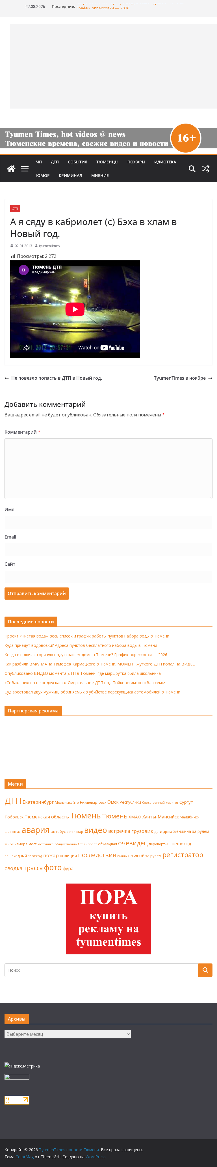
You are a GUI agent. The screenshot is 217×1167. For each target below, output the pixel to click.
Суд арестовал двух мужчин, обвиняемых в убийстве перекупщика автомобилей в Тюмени (92, 692)
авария (36, 829)
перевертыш (159, 844)
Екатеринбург (38, 802)
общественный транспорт (76, 844)
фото (53, 867)
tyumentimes (49, 245)
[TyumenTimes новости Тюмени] (11, 169)
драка (167, 831)
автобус (58, 831)
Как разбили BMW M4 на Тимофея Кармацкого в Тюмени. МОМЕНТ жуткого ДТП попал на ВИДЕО (100, 664)
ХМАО (135, 817)
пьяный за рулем (146, 855)
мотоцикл (45, 844)
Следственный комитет (160, 803)
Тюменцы (107, 162)
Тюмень (85, 815)
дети (158, 831)
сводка (14, 868)
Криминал (70, 175)
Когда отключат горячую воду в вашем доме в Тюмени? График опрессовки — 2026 (86, 654)
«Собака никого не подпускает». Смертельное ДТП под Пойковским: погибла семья (85, 682)
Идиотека (165, 162)
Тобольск (14, 817)
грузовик (142, 831)
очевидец (133, 843)
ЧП (39, 162)
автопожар (75, 832)
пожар (51, 855)
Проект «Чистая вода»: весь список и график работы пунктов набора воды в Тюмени (87, 636)
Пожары (136, 162)
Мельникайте (67, 802)
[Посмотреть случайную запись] (205, 169)
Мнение (100, 175)
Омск (113, 802)
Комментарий (22, 432)
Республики (130, 802)
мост (32, 844)
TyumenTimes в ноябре (180, 378)
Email (10, 537)
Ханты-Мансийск (160, 817)
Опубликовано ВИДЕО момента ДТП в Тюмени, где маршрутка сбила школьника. (83, 673)
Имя (9, 509)
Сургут (186, 802)
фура (68, 868)
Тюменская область (47, 817)
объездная (107, 844)
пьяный (123, 856)
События (77, 162)
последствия (97, 855)
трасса (33, 868)
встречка (119, 830)
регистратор (182, 854)
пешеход (181, 843)
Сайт (10, 564)
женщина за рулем (191, 831)
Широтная (13, 831)
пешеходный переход (23, 855)
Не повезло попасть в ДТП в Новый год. (56, 378)
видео (95, 830)
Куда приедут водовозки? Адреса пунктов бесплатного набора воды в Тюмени (81, 645)
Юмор (43, 175)
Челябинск (189, 817)
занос (9, 844)
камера (21, 844)
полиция (68, 855)
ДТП (55, 162)
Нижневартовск (93, 802)
